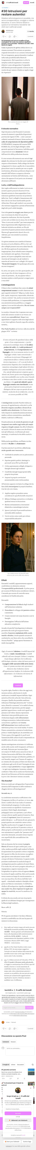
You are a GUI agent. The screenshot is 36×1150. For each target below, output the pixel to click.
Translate (5, 7)
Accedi (32, 2)
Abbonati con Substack (19, 1120)
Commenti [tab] (6, 1042)
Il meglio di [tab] (6, 1064)
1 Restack (13, 1022)
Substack (8, 1146)
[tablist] (9, 1042)
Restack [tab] (13, 1042)
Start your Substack (13, 1141)
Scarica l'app (27, 1141)
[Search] (33, 1064)
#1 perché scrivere (8, 1070)
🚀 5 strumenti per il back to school (12, 1084)
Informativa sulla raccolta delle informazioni (22, 1013)
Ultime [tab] (13, 1064)
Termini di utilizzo (23, 1124)
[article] (18, 1074)
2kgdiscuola (9, 30)
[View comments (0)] (10, 36)
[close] (30, 1088)
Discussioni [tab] (20, 1064)
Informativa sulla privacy (20, 1015)
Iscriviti (26, 2)
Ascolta (31, 31)
